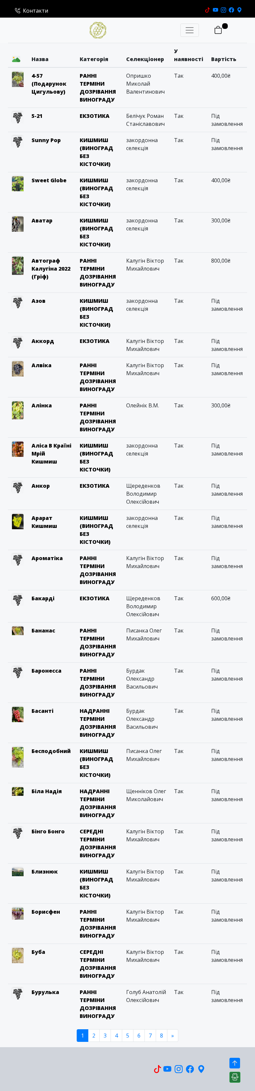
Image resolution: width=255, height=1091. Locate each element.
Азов (38, 300)
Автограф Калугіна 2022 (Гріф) (51, 268)
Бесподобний (51, 751)
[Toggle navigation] (189, 30)
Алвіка (41, 365)
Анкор (41, 485)
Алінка (42, 405)
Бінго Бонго (48, 831)
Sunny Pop (46, 140)
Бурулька (45, 992)
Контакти (35, 10)
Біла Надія (47, 791)
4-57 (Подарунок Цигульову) (49, 83)
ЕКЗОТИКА (95, 116)
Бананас (43, 630)
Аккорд (43, 341)
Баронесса (46, 670)
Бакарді (43, 598)
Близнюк (45, 871)
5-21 (37, 116)
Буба (38, 952)
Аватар (42, 220)
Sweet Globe (49, 180)
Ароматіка (47, 558)
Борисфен (46, 911)
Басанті (42, 710)
